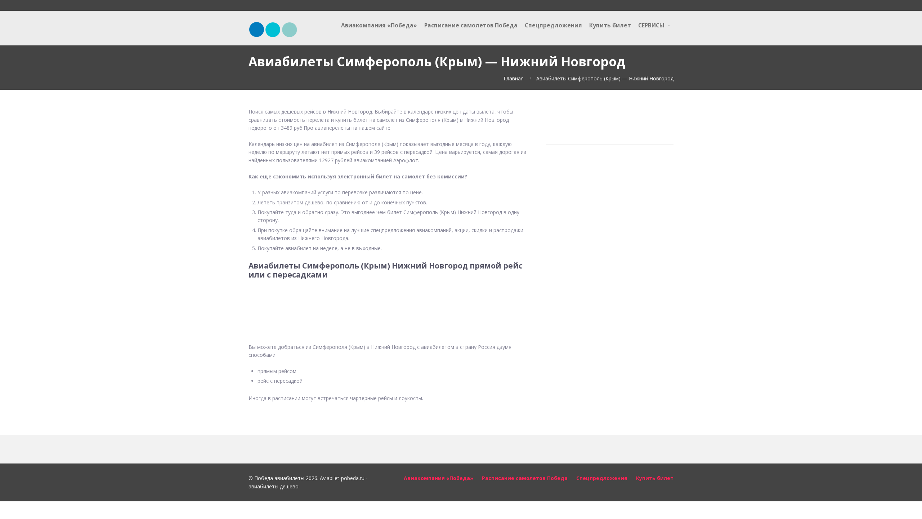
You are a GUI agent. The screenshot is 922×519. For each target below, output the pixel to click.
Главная (513, 78)
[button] (389, 302)
